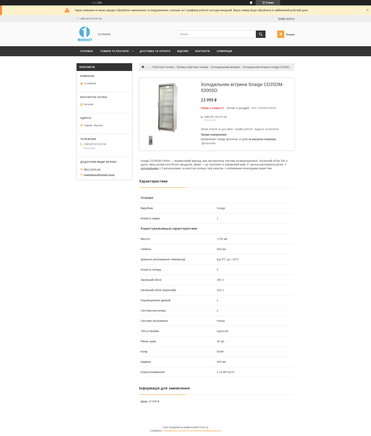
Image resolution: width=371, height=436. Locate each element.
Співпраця (224, 51)
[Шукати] (260, 34)
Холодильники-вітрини (225, 67)
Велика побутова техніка (192, 67)
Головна (86, 51)
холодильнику (150, 168)
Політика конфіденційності (206, 430)
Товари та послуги (114, 51)
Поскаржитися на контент (176, 430)
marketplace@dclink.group (99, 174)
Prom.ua (203, 427)
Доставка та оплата (155, 51)
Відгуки (182, 51)
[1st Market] (85, 41)
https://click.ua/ (92, 169)
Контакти (202, 51)
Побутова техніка (163, 67)
